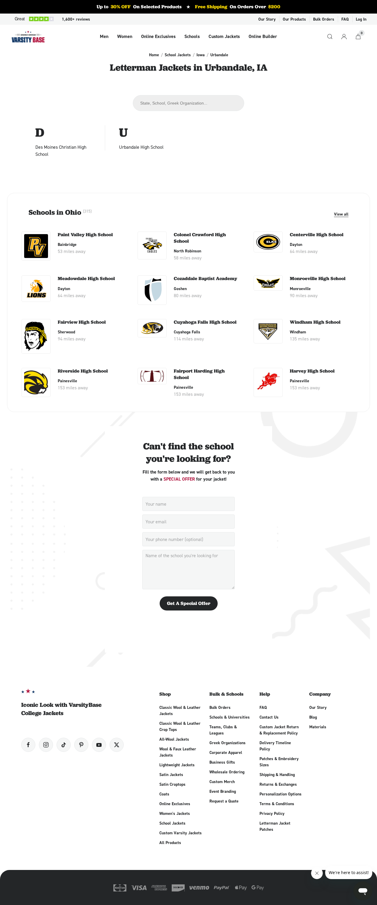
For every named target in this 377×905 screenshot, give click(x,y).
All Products (170, 842)
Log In (361, 19)
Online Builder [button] (263, 36)
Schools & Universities (229, 717)
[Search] (330, 36)
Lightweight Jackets (177, 764)
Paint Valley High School (85, 234)
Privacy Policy (272, 813)
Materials (317, 726)
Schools (192, 36)
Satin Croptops (172, 784)
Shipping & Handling (277, 774)
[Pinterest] (81, 745)
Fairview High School (82, 322)
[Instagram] (46, 745)
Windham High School (315, 322)
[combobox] (188, 103)
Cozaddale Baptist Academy (205, 278)
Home (154, 54)
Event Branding (222, 791)
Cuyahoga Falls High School (205, 322)
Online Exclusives (158, 36)
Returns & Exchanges (278, 784)
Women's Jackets (174, 813)
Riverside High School (83, 371)
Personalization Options (280, 794)
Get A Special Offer (188, 603)
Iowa (200, 54)
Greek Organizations (227, 742)
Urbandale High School (141, 147)
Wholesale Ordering (226, 772)
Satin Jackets (171, 774)
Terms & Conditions (276, 803)
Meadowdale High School (86, 278)
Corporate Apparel (225, 752)
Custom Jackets (224, 36)
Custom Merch (222, 781)
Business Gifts (222, 762)
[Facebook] (28, 745)
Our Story (267, 19)
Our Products (294, 19)
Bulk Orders (323, 19)
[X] (117, 745)
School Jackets (178, 54)
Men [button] (104, 36)
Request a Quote (224, 801)
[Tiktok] (64, 745)
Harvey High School (312, 371)
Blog (313, 717)
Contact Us (269, 717)
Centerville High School (316, 234)
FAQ (345, 19)
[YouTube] (99, 745)
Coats (164, 794)
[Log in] (344, 36)
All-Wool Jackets (174, 739)
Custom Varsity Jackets (180, 832)
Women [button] (124, 36)
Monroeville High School (317, 278)
